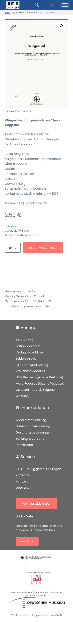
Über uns (22, 487)
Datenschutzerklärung (33, 426)
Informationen (35, 407)
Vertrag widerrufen (36, 503)
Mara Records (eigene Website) (40, 383)
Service (28, 456)
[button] (61, 26)
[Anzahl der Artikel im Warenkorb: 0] (51, 5)
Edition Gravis (26, 358)
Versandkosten (36, 203)
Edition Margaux (28, 346)
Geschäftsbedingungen (34, 432)
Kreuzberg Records (30, 371)
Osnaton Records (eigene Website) (35, 392)
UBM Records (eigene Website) (39, 377)
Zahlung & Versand (30, 438)
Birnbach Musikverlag (32, 365)
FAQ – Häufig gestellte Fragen (38, 469)
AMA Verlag (24, 340)
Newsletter (27, 541)
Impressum (24, 445)
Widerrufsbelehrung (31, 420)
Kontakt (22, 481)
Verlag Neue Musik (29, 352)
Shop (7, 12)
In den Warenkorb (43, 247)
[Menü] (65, 5)
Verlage (28, 327)
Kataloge (22, 475)
